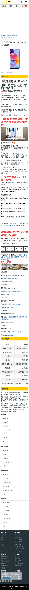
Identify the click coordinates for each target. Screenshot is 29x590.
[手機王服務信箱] (11, 581)
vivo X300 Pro (19, 544)
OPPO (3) (5, 458)
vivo (2, 542)
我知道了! (6, 578)
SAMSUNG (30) (7, 462)
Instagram (12, 225)
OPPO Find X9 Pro (20, 549)
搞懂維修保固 (4, 556)
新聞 (11, 6)
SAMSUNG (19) (7, 490)
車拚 (17, 6)
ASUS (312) (6, 506)
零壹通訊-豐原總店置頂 (9, 35)
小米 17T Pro (18, 551)
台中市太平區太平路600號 (14, 332)
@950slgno (10, 294)
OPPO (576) (6, 518)
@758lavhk (10, 307)
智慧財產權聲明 (19, 563)
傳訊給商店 (11, 38)
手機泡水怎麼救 (5, 561)
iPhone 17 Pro (18, 537)
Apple (2, 537)
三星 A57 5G (18, 542)
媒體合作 (17, 575)
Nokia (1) (5, 454)
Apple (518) (6, 502)
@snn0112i (10, 281)
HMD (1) (4, 434)
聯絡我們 (17, 558)
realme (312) (6, 522)
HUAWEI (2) (6, 482)
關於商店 (4, 38)
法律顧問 (17, 573)
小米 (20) (5, 466)
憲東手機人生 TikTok (17, 223)
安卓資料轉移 (4, 568)
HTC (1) (4, 438)
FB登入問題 (18, 565)
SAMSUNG (3, 535)
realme (2, 551)
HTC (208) (5, 514)
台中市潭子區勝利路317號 (13, 304)
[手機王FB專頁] (1, 581)
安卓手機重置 (4, 563)
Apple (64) (5, 418)
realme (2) (5, 486)
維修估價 (24, 6)
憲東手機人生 (13, 182)
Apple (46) (5, 450)
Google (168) (6, 510)
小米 (2, 544)
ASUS (2, 546)
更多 (3, 442)
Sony (2, 549)
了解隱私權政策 (16, 578)
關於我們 (17, 556)
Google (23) (6, 430)
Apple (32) (5, 474)
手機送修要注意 (5, 558)
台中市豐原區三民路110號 (13, 278)
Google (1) (5, 478)
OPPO (2, 539)
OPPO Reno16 (19, 546)
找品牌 (4, 6)
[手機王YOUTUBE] (4, 581)
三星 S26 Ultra (19, 539)
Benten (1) (5, 426)
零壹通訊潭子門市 (7, 162)
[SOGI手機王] (6, 2)
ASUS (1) (5, 422)
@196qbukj (10, 322)
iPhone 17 (17, 535)
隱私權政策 (18, 561)
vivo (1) (4, 494)
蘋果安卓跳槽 (4, 565)
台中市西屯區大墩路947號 (14, 291)
